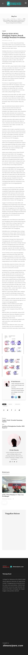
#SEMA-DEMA (17, 404)
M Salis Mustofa (5, 40)
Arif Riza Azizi (4, 498)
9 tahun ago (10, 40)
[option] (14, 488)
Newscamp (13, 18)
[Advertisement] (14, 622)
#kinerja (10, 404)
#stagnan (5, 405)
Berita (8, 18)
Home (4, 18)
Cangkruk (19, 18)
